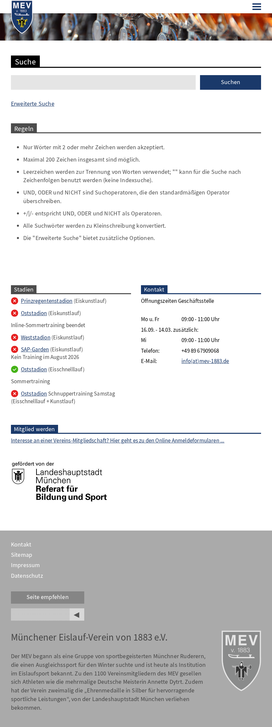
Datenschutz (27, 576)
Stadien (24, 290)
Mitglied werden (34, 429)
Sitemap (21, 555)
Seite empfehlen (48, 597)
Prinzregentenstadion (47, 301)
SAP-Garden (35, 349)
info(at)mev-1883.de (205, 361)
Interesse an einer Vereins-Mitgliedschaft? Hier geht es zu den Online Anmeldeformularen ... (118, 440)
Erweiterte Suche (32, 104)
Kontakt (21, 544)
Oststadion (34, 313)
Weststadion (35, 337)
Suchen (230, 82)
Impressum (25, 565)
